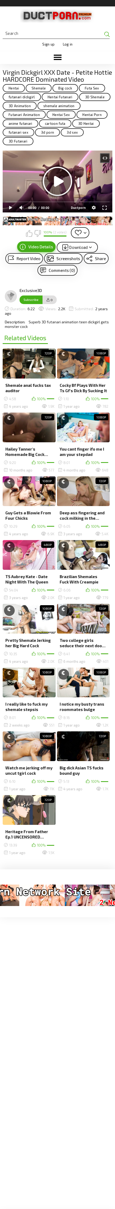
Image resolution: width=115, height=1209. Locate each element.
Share (100, 258)
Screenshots (68, 258)
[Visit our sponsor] (57, 220)
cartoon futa (55, 123)
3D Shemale (95, 97)
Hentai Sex (61, 115)
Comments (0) (62, 270)
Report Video (28, 258)
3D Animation (20, 106)
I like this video (29, 233)
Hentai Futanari (60, 97)
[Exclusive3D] (11, 296)
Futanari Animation (24, 115)
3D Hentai (86, 123)
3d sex (72, 132)
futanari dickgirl (22, 97)
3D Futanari (18, 141)
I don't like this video (37, 233)
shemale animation (59, 106)
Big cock (65, 88)
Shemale (39, 88)
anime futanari (20, 123)
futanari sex (18, 132)
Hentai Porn (92, 115)
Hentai (14, 88)
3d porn (47, 132)
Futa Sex (92, 88)
